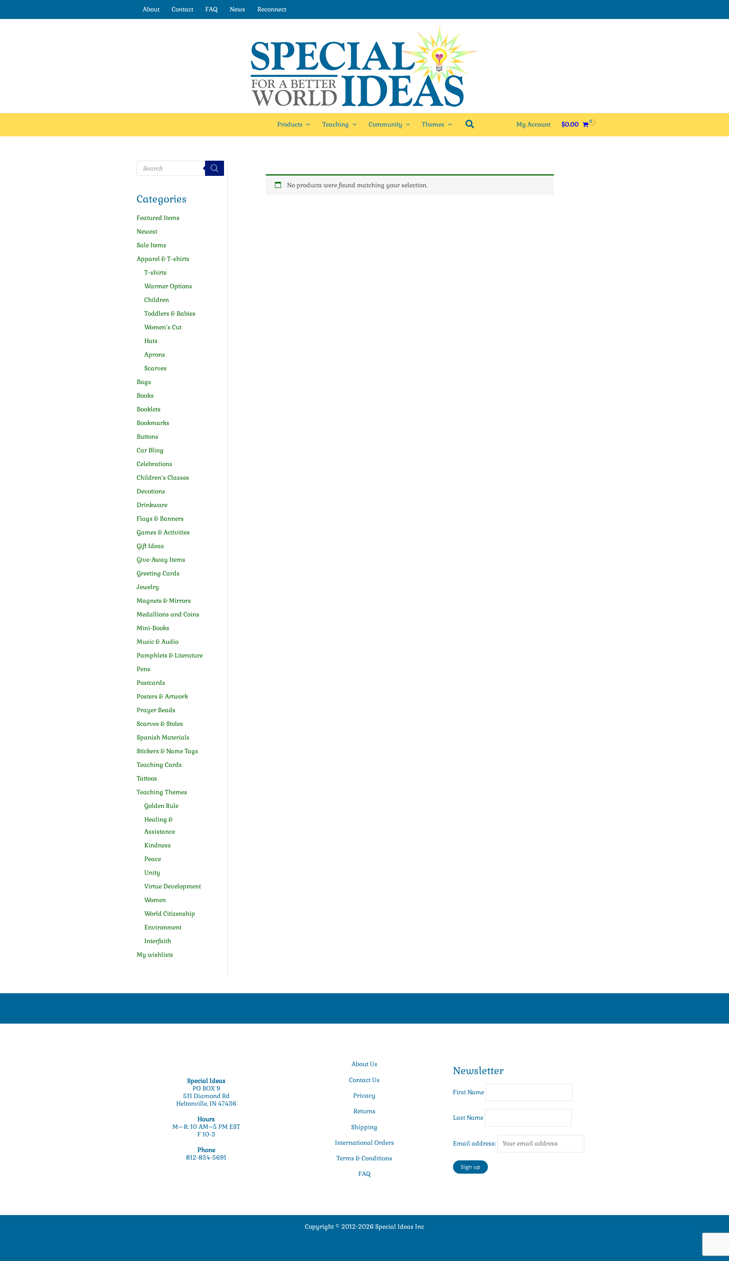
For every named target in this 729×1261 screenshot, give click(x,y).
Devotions (151, 491)
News (237, 9)
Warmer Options (168, 286)
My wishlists (155, 955)
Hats (151, 341)
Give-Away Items (161, 560)
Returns (364, 1111)
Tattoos (147, 778)
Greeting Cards (158, 573)
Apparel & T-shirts (163, 259)
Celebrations (154, 464)
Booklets (149, 409)
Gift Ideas (150, 546)
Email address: (475, 1143)
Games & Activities (163, 532)
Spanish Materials (163, 737)
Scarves (155, 368)
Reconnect (271, 9)
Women (155, 900)
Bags (144, 382)
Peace (152, 859)
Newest (147, 231)
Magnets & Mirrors (164, 601)
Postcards (151, 683)
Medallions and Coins (168, 614)
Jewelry (148, 587)
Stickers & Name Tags (167, 751)
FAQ (211, 9)
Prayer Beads (156, 710)
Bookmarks (153, 423)
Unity (152, 873)
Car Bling (150, 450)
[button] (306, 124)
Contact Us (364, 1080)
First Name (468, 1092)
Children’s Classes (163, 478)
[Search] (214, 168)
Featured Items (158, 218)
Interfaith (157, 941)
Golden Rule (161, 806)
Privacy (364, 1096)
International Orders (364, 1143)
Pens (143, 669)
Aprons (154, 355)
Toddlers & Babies (170, 314)
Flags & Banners (160, 519)
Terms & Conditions (364, 1158)
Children (156, 300)
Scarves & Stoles (160, 724)
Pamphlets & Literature (170, 655)
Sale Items (151, 245)
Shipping (364, 1127)
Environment (162, 927)
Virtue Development (172, 886)
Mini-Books (153, 628)
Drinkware (152, 505)
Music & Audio (157, 642)
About (151, 9)
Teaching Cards (159, 765)
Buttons (147, 437)
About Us (364, 1064)
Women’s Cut (162, 327)
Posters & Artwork (162, 696)
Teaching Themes (162, 792)
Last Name (468, 1118)
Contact (182, 9)
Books (145, 396)
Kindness (157, 845)
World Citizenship (169, 914)
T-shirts (155, 273)
